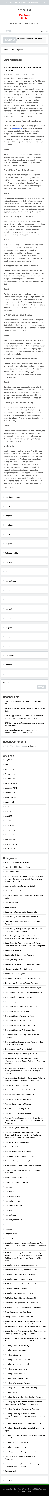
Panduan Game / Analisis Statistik (18, 1104)
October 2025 (10, 793)
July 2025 (8, 807)
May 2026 (8, 760)
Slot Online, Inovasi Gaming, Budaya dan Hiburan (23, 1265)
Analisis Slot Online (12, 872)
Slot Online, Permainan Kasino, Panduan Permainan (24, 1284)
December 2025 (11, 783)
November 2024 (11, 844)
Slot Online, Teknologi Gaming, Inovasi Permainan (23, 1307)
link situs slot (10, 525)
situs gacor (9, 637)
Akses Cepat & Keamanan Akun (17, 862)
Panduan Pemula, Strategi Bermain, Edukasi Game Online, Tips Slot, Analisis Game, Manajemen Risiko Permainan (24, 1120)
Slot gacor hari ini (11, 553)
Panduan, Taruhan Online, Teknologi (18, 1152)
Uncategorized (10, 1471)
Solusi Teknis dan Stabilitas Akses (18, 1312)
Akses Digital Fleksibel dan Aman (17, 867)
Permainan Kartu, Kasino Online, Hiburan (20, 1161)
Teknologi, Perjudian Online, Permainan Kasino (22, 1452)
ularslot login (17, 128)
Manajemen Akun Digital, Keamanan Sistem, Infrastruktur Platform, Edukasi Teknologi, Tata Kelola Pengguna (25, 1061)
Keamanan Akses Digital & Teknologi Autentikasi (23, 993)
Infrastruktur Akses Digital (15, 974)
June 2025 (8, 811)
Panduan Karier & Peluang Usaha (17, 1109)
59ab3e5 (9, 75)
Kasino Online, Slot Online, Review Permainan (22, 983)
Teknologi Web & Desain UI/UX (16, 1442)
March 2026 (9, 769)
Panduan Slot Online (12, 1147)
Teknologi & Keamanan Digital (16, 1369)
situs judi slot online (12, 1201)
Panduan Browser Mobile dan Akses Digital (21, 1095)
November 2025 (11, 788)
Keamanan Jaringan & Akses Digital (18, 1049)
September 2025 (11, 797)
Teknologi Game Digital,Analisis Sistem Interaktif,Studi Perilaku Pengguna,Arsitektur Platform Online (25, 1416)
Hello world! (32, 746)
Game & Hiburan (11, 907)
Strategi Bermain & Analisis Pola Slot (19, 1317)
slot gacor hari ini (11, 1234)
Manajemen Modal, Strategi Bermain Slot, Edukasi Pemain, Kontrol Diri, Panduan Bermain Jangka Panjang (24, 1070)
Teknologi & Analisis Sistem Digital (18, 1346)
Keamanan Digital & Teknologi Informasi (20, 1025)
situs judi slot (10, 1192)
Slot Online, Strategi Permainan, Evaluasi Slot (22, 1303)
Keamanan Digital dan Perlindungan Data (20, 1030)
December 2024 (11, 840)
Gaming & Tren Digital (13, 950)
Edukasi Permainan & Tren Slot (16, 891)
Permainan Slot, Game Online (16, 1178)
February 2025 (10, 830)
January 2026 (10, 779)
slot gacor (8, 506)
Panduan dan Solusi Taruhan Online (18, 1099)
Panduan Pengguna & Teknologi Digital (19, 1128)
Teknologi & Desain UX (13, 1355)
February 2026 (10, 774)
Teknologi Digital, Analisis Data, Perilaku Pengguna (24, 1397)
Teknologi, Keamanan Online (15, 1447)
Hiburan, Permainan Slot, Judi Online (18, 969)
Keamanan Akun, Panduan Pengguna (18, 997)
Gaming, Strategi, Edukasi (14, 960)
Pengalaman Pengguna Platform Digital (19, 1156)
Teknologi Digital (11, 1392)
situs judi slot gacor (12, 1196)
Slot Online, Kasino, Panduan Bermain (19, 1279)
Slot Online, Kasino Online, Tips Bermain (20, 1275)
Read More (7, 487)
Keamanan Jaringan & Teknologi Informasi (21, 1054)
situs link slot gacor (12, 497)
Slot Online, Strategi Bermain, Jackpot (19, 1293)
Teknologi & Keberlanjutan (14, 1374)
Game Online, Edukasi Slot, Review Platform (21, 917)
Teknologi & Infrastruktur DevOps (17, 1360)
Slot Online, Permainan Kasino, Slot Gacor (20, 1289)
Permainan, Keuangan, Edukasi (16, 1182)
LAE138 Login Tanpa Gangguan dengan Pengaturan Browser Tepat (24, 2)
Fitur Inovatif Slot (11, 903)
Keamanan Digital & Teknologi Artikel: (19, 1021)
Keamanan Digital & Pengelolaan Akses (20, 1016)
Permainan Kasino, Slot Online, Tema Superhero (23, 1166)
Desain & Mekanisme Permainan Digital (20, 886)
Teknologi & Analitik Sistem (15, 1350)
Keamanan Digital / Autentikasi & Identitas (21, 1007)
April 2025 (8, 821)
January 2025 (10, 835)
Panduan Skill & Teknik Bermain (17, 1142)
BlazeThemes (26, 1492)
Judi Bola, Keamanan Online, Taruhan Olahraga (22, 979)
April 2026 (8, 765)
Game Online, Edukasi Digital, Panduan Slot (21, 912)
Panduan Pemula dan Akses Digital (18, 1113)
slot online (9, 1238)
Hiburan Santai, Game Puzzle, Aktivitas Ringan (22, 964)
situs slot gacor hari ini (13, 1220)
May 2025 (8, 816)
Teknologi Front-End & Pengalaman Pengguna (22, 1409)
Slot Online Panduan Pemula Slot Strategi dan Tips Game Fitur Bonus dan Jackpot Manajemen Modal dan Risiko (25, 1245)
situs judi (8, 1187)
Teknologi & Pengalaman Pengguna (18, 1383)
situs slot (8, 562)
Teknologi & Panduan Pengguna (16, 1378)
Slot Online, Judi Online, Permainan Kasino (21, 1270)
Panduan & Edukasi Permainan (16, 1085)
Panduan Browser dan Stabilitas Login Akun (21, 1090)
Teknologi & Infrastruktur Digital (17, 1364)
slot (6, 572)
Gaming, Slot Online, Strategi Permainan (20, 955)
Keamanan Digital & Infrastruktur (17, 1011)
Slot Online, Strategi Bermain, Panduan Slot (21, 1298)
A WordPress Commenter (15, 746)
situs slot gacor (11, 581)
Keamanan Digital (11, 1002)
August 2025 (9, 802)
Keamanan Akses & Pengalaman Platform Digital (23, 988)
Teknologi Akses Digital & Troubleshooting (21, 1388)
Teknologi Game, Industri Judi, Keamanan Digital (23, 1423)
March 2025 (9, 826)
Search (6, 683)
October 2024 (10, 849)
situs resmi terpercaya (13, 1206)
